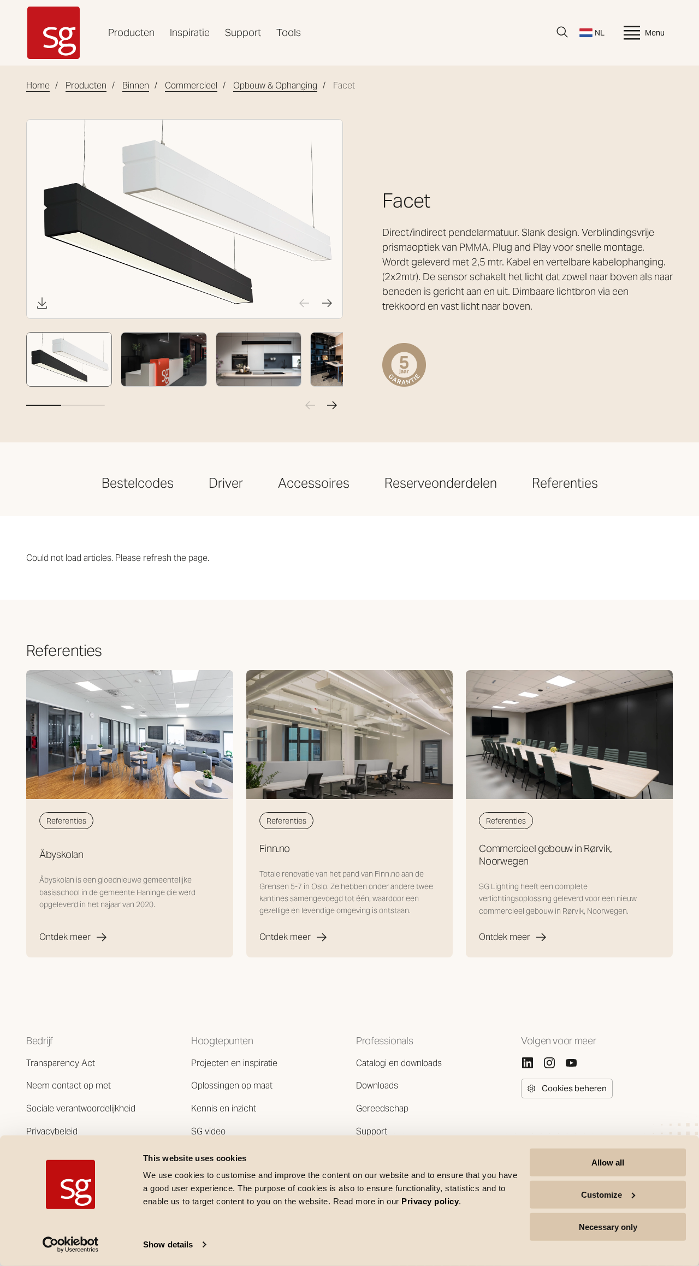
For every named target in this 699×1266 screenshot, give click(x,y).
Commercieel (191, 85)
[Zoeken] (562, 32)
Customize (601, 1194)
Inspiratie (190, 32)
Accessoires (314, 483)
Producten (131, 32)
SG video (208, 1131)
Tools (288, 32)
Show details (168, 1244)
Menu (655, 33)
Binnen (135, 85)
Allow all (607, 1162)
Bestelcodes (138, 483)
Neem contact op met (68, 1085)
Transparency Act (60, 1063)
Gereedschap (382, 1108)
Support (243, 32)
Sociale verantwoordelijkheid (80, 1108)
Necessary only (608, 1226)
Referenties (565, 483)
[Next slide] (327, 303)
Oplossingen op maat (232, 1085)
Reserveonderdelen (440, 483)
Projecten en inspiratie (234, 1063)
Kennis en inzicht (223, 1108)
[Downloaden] (42, 303)
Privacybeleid (52, 1131)
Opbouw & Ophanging (275, 85)
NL (600, 33)
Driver (226, 483)
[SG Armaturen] (53, 33)
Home (38, 85)
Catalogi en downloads (399, 1063)
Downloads (377, 1085)
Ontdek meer (65, 937)
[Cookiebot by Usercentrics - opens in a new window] (71, 1245)
